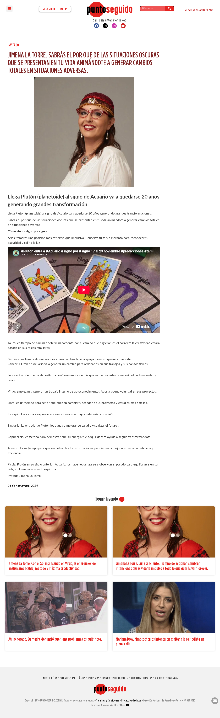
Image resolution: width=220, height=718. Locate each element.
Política (53, 678)
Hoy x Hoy (147, 678)
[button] (9, 9)
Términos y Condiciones (107, 700)
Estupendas (93, 678)
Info (45, 678)
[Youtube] (123, 25)
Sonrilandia (172, 678)
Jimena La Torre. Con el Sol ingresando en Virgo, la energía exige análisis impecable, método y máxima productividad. (52, 566)
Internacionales (120, 678)
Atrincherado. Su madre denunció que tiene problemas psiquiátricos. (55, 639)
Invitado (13, 45)
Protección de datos (131, 700)
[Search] (169, 8)
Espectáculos (78, 678)
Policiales (64, 678)
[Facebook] (96, 25)
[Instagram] (114, 25)
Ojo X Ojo (159, 678)
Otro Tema (136, 678)
